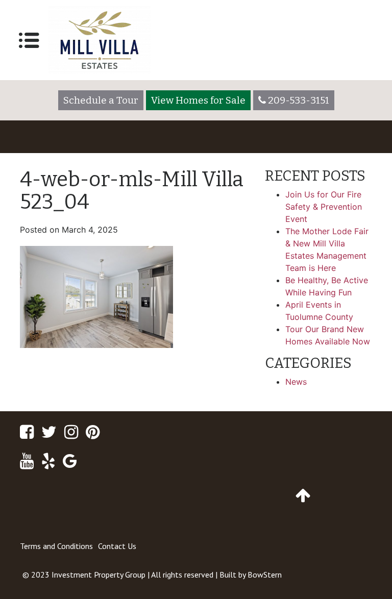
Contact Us (117, 546)
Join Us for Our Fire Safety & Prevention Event (323, 206)
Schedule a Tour (100, 100)
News (296, 382)
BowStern (265, 574)
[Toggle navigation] (29, 40)
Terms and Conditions (56, 546)
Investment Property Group (98, 574)
